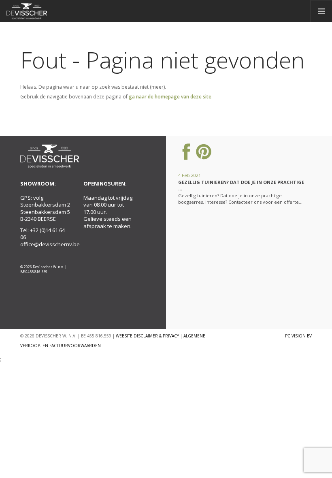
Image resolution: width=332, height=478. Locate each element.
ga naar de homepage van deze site (170, 96)
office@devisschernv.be (50, 244)
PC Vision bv (298, 336)
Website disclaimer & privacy (147, 336)
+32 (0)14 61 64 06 (42, 233)
